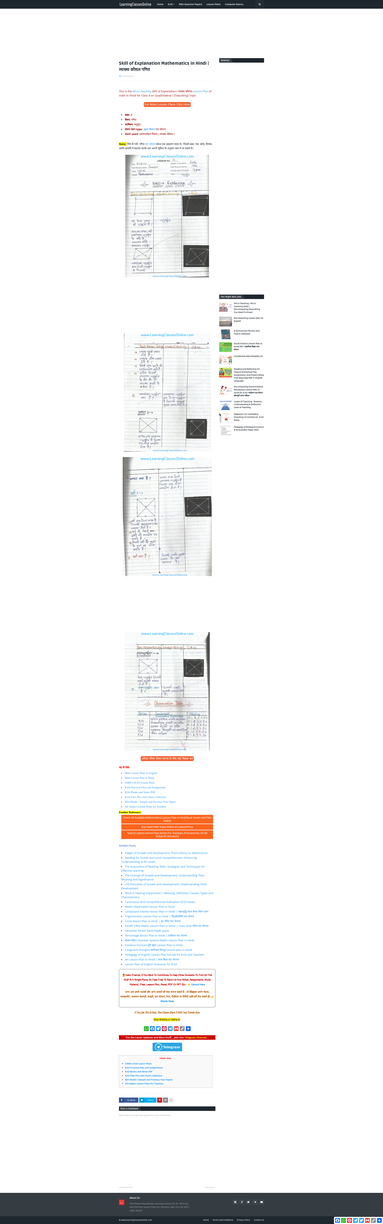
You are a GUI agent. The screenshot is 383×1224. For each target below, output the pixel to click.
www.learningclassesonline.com (136, 1220)
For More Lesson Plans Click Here (167, 104)
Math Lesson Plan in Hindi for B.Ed (172, 841)
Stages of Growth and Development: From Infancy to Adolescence (166, 853)
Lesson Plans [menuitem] (214, 4)
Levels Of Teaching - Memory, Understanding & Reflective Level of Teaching (248, 404)
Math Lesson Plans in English (141, 773)
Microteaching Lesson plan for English (248, 319)
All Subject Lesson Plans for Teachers (145, 806)
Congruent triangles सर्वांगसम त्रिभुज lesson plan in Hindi (158, 950)
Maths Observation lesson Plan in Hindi (150, 906)
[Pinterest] (159, 1100)
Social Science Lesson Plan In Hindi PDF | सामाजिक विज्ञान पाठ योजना (248, 346)
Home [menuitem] (160, 4)
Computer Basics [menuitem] (234, 4)
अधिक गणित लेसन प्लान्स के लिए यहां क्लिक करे (167, 758)
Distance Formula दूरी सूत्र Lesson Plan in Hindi (154, 945)
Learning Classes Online (134, 841)
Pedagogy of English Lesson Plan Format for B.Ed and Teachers (164, 954)
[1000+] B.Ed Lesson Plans (140, 782)
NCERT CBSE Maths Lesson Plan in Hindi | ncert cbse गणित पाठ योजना (166, 926)
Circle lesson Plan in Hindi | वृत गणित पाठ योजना (153, 921)
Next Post (209, 1187)
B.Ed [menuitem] (170, 4)
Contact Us (259, 1220)
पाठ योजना (150, 144)
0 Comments (127, 76)
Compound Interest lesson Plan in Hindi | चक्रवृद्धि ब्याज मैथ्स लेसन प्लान (166, 911)
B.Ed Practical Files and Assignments (145, 787)
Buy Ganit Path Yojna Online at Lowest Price (167, 826)
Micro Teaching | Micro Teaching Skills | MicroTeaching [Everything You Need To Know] (247, 308)
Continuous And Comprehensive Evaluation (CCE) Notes (160, 902)
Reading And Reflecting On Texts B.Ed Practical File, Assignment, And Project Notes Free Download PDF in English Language (249, 375)
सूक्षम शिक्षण (149, 129)
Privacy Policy (243, 1220)
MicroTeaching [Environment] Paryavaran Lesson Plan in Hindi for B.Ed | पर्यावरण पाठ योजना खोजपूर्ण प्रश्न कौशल (248, 391)
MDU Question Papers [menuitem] (190, 4)
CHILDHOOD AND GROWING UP (248, 356)
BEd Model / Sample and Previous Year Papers (150, 801)
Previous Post (126, 1187)
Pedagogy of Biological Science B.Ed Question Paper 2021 (249, 428)
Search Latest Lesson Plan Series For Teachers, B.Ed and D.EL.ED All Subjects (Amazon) (167, 834)
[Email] (165, 1100)
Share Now (167, 1001)
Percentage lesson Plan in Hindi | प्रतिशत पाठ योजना (156, 935)
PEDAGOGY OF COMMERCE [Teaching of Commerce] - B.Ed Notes (248, 417)
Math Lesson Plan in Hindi (139, 777)
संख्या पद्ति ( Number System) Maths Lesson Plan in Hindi (159, 940)
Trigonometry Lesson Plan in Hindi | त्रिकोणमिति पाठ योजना (159, 916)
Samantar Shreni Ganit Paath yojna (147, 930)
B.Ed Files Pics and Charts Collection (145, 797)
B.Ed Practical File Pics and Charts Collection (246, 332)
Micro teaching (142, 91)
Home (206, 1220)
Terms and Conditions (223, 1220)
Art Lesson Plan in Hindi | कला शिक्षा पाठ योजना (152, 959)
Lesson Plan (200, 91)
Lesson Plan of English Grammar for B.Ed (151, 964)
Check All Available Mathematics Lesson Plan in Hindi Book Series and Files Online (167, 819)
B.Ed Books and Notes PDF (140, 792)
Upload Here (198, 984)
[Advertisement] (191, 33)
